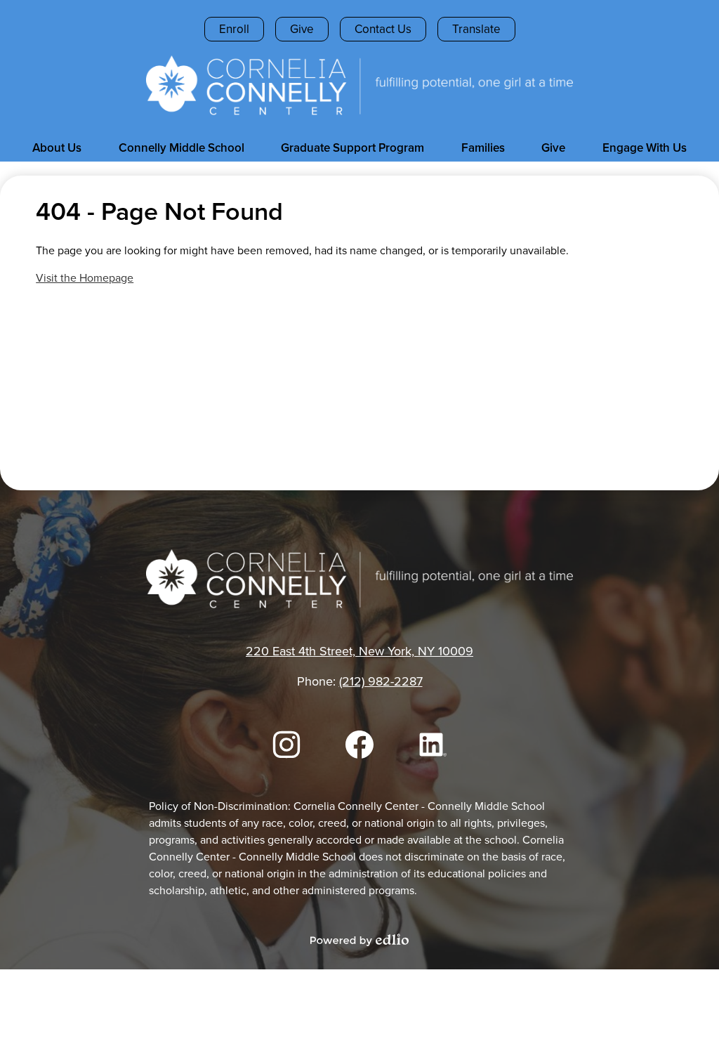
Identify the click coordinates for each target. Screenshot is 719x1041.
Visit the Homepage (84, 278)
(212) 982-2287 (381, 681)
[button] (57, 147)
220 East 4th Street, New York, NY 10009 (359, 651)
